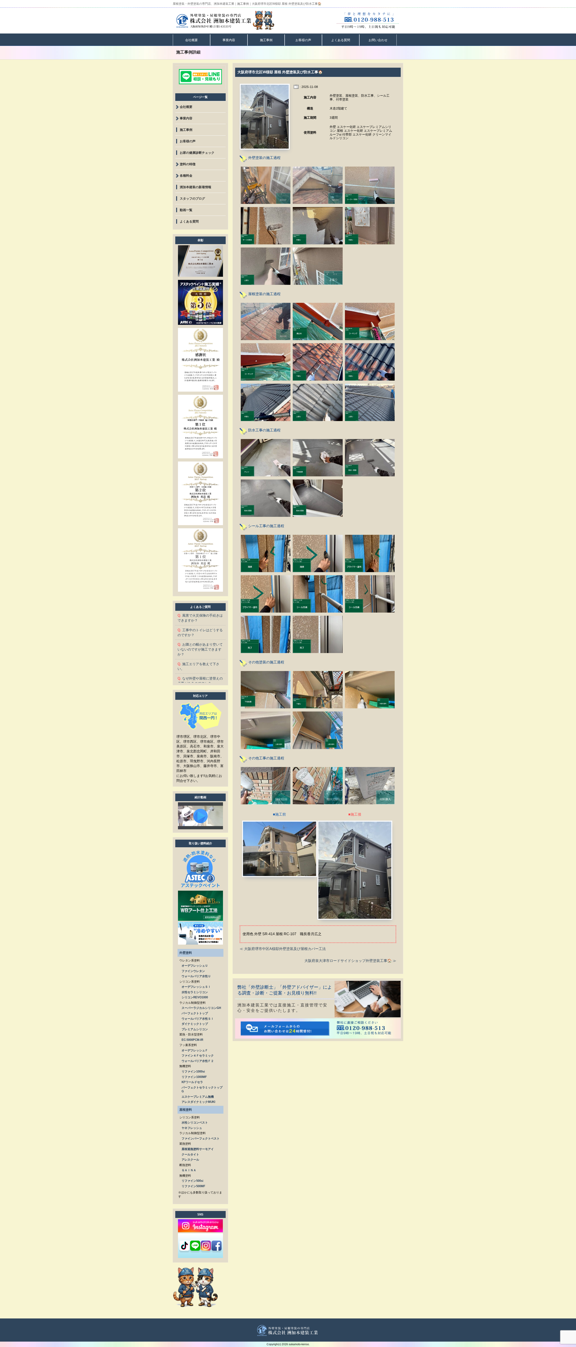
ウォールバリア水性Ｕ (196, 976)
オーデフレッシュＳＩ (196, 986)
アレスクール (190, 1159)
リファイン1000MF (194, 1077)
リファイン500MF (193, 1186)
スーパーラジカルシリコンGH (201, 1008)
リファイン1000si (193, 1071)
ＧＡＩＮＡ (189, 1170)
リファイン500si (192, 1180)
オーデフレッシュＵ (195, 965)
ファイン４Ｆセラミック (198, 1055)
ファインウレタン (193, 971)
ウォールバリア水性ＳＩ (198, 1018)
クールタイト (190, 1154)
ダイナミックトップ (195, 1024)
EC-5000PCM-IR (192, 1039)
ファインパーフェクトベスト (201, 1138)
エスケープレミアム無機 (198, 1096)
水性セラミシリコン (195, 992)
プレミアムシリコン (195, 1029)
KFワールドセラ (192, 1082)
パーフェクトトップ (195, 1013)
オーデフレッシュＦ (195, 1050)
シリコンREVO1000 (195, 997)
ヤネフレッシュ (192, 1128)
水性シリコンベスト (195, 1122)
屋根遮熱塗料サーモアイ (198, 1149)
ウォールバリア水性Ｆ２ (198, 1061)
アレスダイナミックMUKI (198, 1102)
